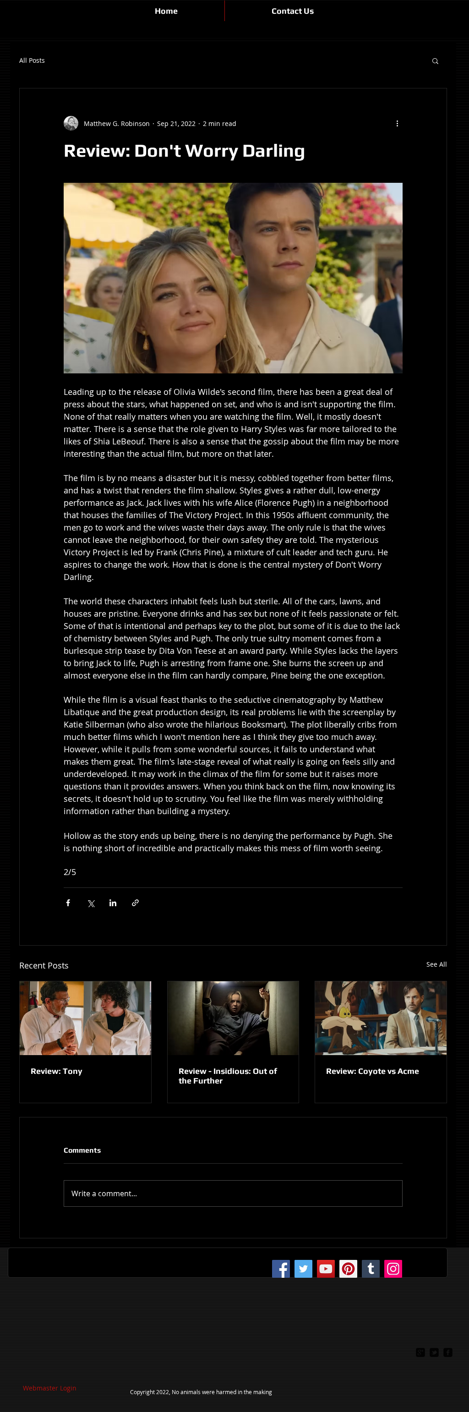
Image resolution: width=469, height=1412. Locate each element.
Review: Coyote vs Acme (372, 1071)
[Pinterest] (348, 1269)
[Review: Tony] (85, 1018)
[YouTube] (326, 1269)
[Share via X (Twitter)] (90, 902)
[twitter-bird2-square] (434, 1352)
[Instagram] (393, 1269)
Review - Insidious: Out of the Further (228, 1075)
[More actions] (397, 123)
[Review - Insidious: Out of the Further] (233, 1018)
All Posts (32, 60)
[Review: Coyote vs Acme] (381, 1018)
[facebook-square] (448, 1352)
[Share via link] (135, 902)
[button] (435, 60)
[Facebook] (281, 1269)
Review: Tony (56, 1071)
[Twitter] (303, 1269)
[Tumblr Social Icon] (371, 1269)
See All (436, 964)
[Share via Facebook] (68, 902)
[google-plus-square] (420, 1352)
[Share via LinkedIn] (113, 902)
